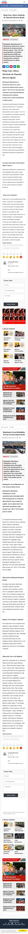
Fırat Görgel (6, 248)
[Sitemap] (22, 923)
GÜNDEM (11, 427)
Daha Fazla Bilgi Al (23, 932)
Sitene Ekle (18, 924)
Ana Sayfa (5, 10)
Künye (4, 924)
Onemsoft (16, 922)
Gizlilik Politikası (10, 924)
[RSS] (18, 923)
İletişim (23, 924)
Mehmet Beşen (15, 248)
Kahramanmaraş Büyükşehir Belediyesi (13, 245)
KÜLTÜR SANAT (12, 10)
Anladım (22, 930)
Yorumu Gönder (11, 304)
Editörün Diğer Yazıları (13, 266)
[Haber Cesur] (5, 2)
